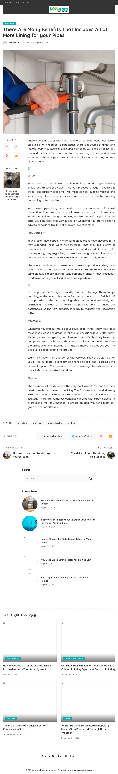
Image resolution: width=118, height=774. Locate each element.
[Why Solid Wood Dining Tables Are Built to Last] (29, 562)
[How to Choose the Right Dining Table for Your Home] (29, 542)
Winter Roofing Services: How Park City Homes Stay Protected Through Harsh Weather (85, 729)
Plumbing (9, 23)
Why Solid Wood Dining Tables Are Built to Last (66, 559)
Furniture (11, 718)
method (71, 423)
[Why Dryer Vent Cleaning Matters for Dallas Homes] (29, 581)
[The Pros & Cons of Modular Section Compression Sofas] (30, 701)
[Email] (16, 155)
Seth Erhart (13, 43)
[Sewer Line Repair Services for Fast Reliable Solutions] (12, 180)
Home (67, 718)
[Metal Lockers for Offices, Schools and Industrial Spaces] (29, 504)
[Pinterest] (6, 155)
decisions (22, 423)
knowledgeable (55, 423)
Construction (13, 658)
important (37, 423)
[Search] (110, 9)
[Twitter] (16, 146)
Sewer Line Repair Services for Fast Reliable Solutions (12, 195)
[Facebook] (6, 146)
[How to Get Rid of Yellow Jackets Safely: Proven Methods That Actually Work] (30, 641)
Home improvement (74, 658)
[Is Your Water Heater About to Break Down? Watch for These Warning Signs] (29, 523)
